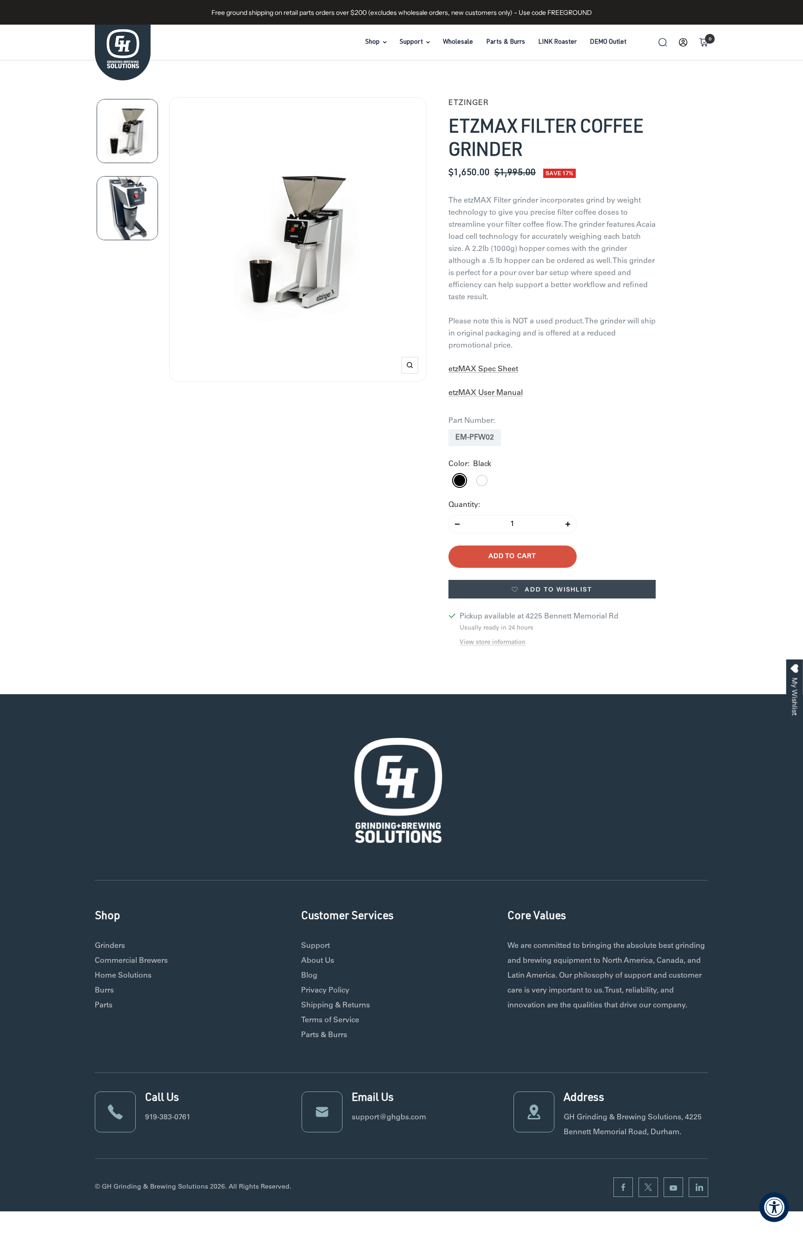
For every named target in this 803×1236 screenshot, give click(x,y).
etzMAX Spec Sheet (483, 369)
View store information (493, 643)
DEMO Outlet (608, 42)
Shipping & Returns (335, 1005)
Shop (372, 42)
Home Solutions (123, 976)
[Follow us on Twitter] (648, 1187)
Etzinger (468, 103)
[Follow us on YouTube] (673, 1187)
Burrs (104, 990)
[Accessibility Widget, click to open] (774, 1207)
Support (411, 42)
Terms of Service (330, 1020)
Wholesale (458, 42)
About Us (317, 961)
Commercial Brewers (131, 961)
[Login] (683, 42)
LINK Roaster (557, 42)
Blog (309, 976)
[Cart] (703, 42)
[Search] (662, 42)
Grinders (110, 946)
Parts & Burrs (505, 42)
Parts (103, 1005)
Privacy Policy (325, 990)
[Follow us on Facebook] (623, 1187)
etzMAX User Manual (485, 393)
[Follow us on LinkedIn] (698, 1187)
